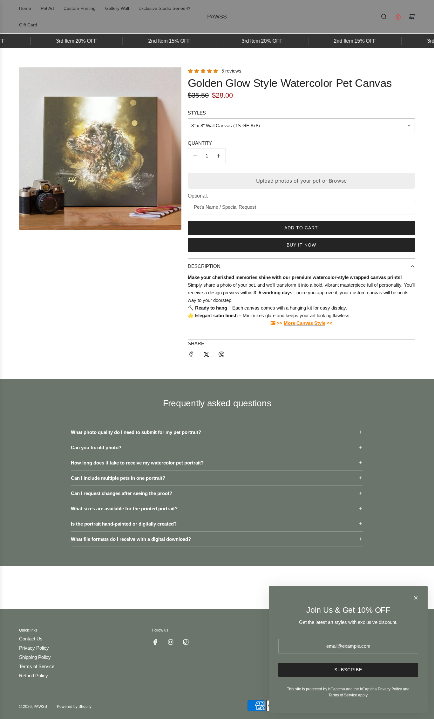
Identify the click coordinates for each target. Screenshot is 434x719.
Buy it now (301, 245)
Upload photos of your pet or (301, 181)
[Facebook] (155, 642)
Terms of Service (343, 695)
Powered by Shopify (74, 706)
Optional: (198, 196)
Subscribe (348, 669)
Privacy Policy (390, 689)
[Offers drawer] (398, 17)
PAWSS (217, 16)
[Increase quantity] (219, 156)
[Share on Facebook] (191, 355)
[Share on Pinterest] (221, 355)
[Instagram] (171, 642)
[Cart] (412, 17)
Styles (197, 112)
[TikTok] (186, 642)
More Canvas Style (304, 323)
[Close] (416, 598)
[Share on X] (206, 355)
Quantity (200, 143)
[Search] (384, 17)
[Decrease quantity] (195, 156)
